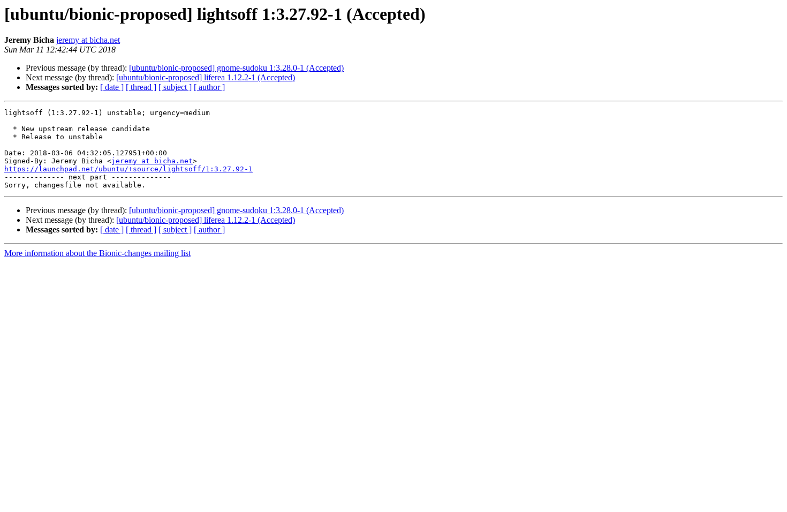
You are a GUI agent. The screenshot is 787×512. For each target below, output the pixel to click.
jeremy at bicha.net (88, 39)
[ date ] (112, 87)
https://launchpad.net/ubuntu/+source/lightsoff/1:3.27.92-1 (128, 169)
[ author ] (209, 87)
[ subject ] (175, 87)
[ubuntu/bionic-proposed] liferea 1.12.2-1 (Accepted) (205, 77)
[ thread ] (141, 87)
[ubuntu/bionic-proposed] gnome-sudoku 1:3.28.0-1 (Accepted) (236, 67)
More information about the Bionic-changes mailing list (97, 253)
